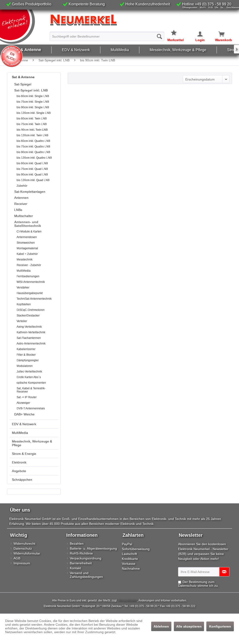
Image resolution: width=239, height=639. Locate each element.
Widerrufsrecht (24, 543)
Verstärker (23, 287)
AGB (17, 558)
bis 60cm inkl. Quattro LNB (33, 141)
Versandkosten (127, 600)
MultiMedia (24, 270)
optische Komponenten (31, 382)
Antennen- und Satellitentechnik (27, 224)
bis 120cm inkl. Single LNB (34, 113)
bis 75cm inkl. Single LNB (33, 101)
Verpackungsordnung (85, 558)
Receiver (20, 204)
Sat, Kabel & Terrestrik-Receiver (31, 390)
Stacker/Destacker (28, 315)
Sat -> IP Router (27, 397)
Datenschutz (23, 548)
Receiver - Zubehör (29, 265)
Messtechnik (24, 259)
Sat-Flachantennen (29, 338)
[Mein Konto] (197, 34)
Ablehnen (161, 626)
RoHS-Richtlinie (81, 553)
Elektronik (19, 462)
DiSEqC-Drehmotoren (31, 310)
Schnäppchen (22, 479)
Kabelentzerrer (26, 349)
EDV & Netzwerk (24, 424)
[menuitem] (107, 34)
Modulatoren (25, 366)
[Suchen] (159, 36)
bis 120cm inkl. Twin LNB (32, 135)
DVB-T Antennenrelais (31, 408)
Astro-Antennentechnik (31, 343)
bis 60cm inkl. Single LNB (33, 96)
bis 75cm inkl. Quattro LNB (33, 146)
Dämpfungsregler (28, 360)
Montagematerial (27, 248)
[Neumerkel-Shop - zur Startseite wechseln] (24, 26)
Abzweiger (23, 402)
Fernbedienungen (28, 276)
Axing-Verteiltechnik (29, 326)
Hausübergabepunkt (30, 293)
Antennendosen (27, 237)
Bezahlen (77, 543)
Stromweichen (26, 242)
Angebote (19, 471)
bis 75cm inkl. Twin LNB (32, 124)
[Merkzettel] (175, 29)
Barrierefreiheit (81, 563)
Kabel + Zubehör (27, 254)
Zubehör (22, 185)
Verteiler (22, 321)
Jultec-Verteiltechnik (29, 371)
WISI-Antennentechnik (31, 282)
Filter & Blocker (26, 354)
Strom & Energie (24, 454)
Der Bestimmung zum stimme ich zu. (198, 583)
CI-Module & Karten (29, 231)
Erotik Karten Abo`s (29, 377)
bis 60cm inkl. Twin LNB (32, 118)
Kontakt (75, 568)
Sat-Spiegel (22, 84)
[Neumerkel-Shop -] (119, 20)
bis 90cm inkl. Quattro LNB (33, 152)
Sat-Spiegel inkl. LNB (31, 90)
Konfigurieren (220, 626)
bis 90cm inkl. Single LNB (33, 107)
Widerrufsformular (27, 553)
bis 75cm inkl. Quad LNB (32, 169)
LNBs (18, 210)
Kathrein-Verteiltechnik (31, 332)
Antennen (21, 198)
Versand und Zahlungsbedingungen (86, 575)
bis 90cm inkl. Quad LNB (32, 174)
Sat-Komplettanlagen (29, 191)
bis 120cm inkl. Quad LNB (33, 180)
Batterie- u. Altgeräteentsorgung (93, 548)
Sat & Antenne (23, 77)
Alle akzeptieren (189, 626)
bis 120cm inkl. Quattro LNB (34, 157)
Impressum (22, 563)
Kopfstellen (24, 304)
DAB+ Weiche (24, 414)
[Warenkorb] (218, 34)
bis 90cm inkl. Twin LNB (32, 129)
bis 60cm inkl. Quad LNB (32, 163)
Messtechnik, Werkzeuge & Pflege (32, 443)
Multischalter (23, 216)
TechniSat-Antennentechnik (34, 298)
